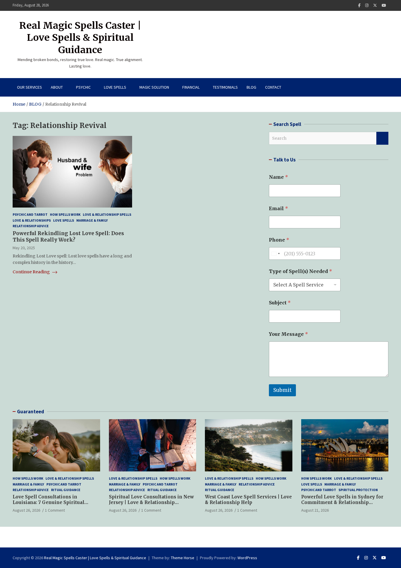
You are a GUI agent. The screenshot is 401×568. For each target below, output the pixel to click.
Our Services (29, 87)
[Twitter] (375, 5)
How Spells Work (65, 214)
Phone (279, 240)
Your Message (288, 334)
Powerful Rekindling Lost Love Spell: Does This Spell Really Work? (68, 236)
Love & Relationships (32, 220)
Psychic (83, 87)
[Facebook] (359, 5)
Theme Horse (182, 557)
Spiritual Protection (358, 490)
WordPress (247, 557)
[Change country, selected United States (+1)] (275, 253)
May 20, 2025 (24, 247)
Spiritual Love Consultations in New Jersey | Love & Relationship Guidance (151, 502)
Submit (282, 390)
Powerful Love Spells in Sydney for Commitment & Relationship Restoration (342, 502)
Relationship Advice (31, 226)
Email (278, 208)
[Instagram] (367, 5)
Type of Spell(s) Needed (300, 271)
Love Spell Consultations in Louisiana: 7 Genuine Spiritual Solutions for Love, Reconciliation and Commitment (53, 505)
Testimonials (225, 87)
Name (278, 177)
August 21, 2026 (315, 510)
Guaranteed (30, 411)
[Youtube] (383, 5)
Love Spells (115, 87)
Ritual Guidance (65, 490)
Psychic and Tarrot (30, 214)
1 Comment (55, 510)
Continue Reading (32, 271)
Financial (191, 87)
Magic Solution (154, 87)
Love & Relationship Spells (107, 214)
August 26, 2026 (26, 510)
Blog (251, 87)
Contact (273, 87)
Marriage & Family (92, 220)
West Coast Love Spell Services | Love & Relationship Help (248, 499)
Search (382, 138)
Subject (280, 303)
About (57, 87)
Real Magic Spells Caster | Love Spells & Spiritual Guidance (80, 38)
